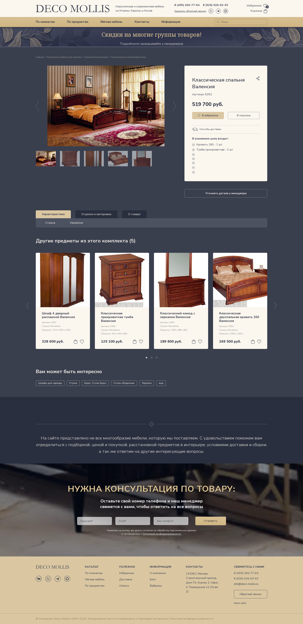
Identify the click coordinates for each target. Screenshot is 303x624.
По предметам (77, 22)
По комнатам (45, 22)
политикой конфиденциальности (162, 534)
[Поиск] (218, 22)
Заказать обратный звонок (190, 11)
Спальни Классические (96, 57)
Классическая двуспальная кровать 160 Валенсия (239, 317)
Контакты (142, 22)
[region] (106, 158)
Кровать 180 (205, 144)
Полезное (127, 567)
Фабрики (156, 586)
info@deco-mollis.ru (246, 584)
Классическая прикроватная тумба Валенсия (117, 317)
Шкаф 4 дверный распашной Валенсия (58, 315)
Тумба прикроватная (210, 149)
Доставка (125, 579)
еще (161, 383)
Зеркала (147, 383)
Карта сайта (240, 603)
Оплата (124, 586)
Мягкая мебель (111, 22)
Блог (153, 579)
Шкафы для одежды (50, 383)
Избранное (126, 573)
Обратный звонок (251, 594)
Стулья (73, 383)
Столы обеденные (123, 383)
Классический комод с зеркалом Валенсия (177, 315)
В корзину (244, 115)
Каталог (92, 567)
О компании (158, 573)
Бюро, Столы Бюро (95, 383)
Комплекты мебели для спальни (64, 57)
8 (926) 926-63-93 (215, 5)
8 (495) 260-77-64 (187, 5)
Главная (40, 57)
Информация (170, 22)
